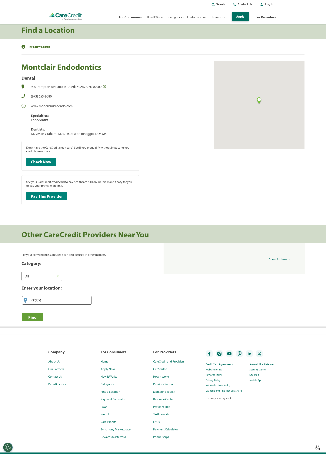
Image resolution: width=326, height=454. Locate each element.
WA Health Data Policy (218, 385)
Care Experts (108, 422)
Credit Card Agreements (219, 364)
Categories (107, 384)
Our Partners (56, 369)
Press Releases (57, 384)
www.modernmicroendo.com (52, 106)
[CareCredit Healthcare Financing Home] (65, 16)
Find (32, 317)
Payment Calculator (113, 399)
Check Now (41, 161)
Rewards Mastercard (113, 437)
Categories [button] (175, 17)
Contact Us (245, 4)
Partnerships (161, 437)
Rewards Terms (214, 374)
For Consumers (130, 17)
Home (104, 361)
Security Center (258, 369)
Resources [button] (218, 17)
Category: (31, 263)
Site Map (254, 374)
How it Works (109, 376)
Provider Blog (161, 407)
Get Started (160, 369)
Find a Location (197, 17)
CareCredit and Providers (168, 361)
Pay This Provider (47, 196)
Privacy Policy (213, 380)
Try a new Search (39, 46)
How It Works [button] (155, 17)
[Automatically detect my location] (25, 300)
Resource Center (163, 399)
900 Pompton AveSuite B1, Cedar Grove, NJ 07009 (66, 87)
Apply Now (108, 369)
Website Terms (214, 369)
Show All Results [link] (279, 259)
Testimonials (161, 414)
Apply (240, 16)
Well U (105, 414)
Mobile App (255, 380)
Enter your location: (42, 288)
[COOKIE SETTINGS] (8, 447)
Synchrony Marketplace (116, 429)
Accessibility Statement (262, 364)
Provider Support (164, 384)
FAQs (104, 407)
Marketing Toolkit (164, 391)
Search (220, 4)
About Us (54, 361)
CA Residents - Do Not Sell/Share (224, 390)
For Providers (265, 17)
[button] (266, 5)
